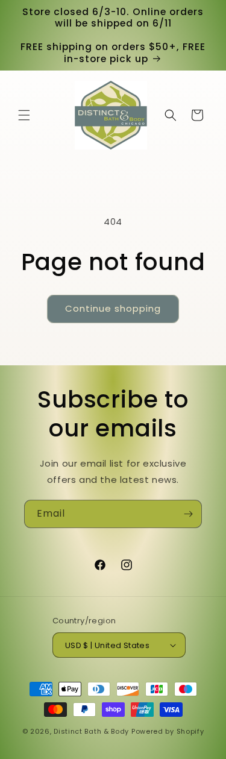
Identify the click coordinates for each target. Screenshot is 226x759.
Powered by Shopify (167, 731)
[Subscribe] (188, 514)
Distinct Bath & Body (91, 731)
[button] (24, 115)
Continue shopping (113, 308)
